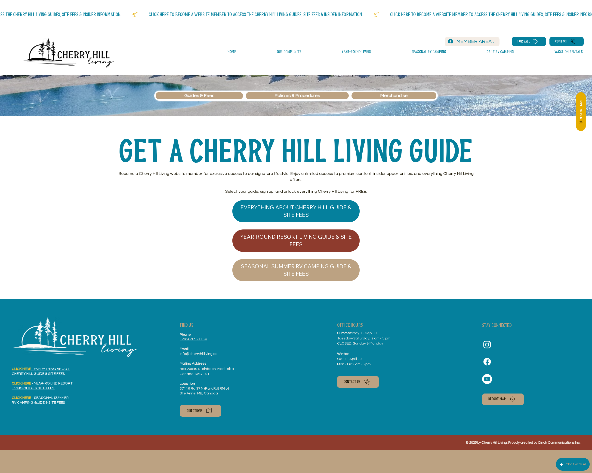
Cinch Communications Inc (559, 442)
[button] (270, 52)
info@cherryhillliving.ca (199, 354)
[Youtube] (487, 379)
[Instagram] (487, 344)
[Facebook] (487, 362)
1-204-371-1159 (193, 339)
